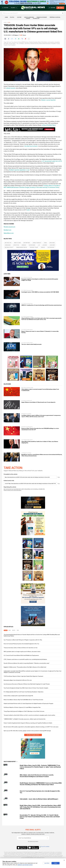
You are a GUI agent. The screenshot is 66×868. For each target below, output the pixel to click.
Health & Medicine (29, 17)
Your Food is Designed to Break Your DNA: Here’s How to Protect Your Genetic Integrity (26, 688)
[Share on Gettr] (25, 38)
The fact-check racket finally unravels (31, 344)
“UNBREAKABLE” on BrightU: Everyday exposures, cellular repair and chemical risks (24, 719)
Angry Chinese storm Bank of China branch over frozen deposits (38, 402)
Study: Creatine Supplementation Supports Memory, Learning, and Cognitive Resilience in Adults (28, 723)
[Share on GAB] (19, 38)
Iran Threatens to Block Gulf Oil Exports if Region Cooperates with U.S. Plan (23, 640)
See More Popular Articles (33, 735)
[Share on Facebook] (8, 38)
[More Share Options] (29, 38)
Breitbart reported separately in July (19, 170)
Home (6, 17)
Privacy (36, 852)
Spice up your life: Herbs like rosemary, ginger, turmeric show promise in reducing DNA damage (27, 730)
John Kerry (27, 43)
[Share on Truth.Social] (22, 38)
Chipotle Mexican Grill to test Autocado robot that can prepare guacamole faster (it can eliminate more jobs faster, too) (41, 319)
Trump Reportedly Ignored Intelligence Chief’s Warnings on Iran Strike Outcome (24, 711)
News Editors (30, 329)
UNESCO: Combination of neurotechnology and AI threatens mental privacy (41, 305)
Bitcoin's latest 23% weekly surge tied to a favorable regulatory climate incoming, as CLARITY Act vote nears (31, 726)
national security (34, 43)
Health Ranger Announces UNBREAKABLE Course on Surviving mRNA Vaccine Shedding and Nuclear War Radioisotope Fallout (41, 783)
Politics (12, 17)
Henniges (6, 43)
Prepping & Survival (55, 17)
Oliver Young (30, 303)
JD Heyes (15, 35)
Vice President (11, 45)
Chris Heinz (44, 42)
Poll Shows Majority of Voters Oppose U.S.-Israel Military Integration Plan (22, 707)
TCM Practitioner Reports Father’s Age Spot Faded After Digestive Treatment (23, 676)
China (8, 22)
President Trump (55, 43)
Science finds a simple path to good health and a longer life (18, 695)
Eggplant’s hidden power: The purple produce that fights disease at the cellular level (25, 667)
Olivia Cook (30, 277)
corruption (57, 42)
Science (28, 18)
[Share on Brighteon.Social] (5, 38)
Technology (36, 18)
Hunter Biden (12, 43)
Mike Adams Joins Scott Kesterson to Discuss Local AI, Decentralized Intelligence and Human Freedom (37, 775)
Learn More (46, 863)
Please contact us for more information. (12, 490)
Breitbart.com (7, 230)
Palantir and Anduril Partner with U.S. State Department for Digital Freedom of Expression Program (28, 703)
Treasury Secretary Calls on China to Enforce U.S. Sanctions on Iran (20, 647)
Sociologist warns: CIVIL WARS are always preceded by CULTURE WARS (40, 292)
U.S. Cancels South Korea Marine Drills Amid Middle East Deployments (21, 655)
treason (6, 45)
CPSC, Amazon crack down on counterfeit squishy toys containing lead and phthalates (25, 659)
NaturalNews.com (9, 233)
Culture (19, 17)
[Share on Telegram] (15, 38)
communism (50, 42)
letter (28, 210)
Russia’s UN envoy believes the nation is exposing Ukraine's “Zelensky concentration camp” (26, 663)
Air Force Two (10, 42)
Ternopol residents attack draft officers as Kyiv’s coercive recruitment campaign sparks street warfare (29, 715)
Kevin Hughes (30, 316)
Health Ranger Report (10, 761)
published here (29, 856)
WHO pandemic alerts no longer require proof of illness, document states (22, 651)
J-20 (17, 43)
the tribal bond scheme (30, 146)
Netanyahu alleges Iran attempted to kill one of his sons (18, 680)
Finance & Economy (42, 17)
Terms (40, 852)
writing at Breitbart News (49, 125)
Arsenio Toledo (30, 290)
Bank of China (17, 42)
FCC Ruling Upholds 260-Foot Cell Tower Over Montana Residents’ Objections (23, 691)
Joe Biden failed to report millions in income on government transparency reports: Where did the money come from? (41, 416)
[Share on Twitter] (12, 38)
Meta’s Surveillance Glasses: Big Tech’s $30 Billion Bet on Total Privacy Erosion (23, 699)
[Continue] (47, 838)
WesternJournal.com (9, 227)
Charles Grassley (33, 42)
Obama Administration (45, 43)
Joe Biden (21, 43)
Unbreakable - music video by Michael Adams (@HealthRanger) (39, 799)
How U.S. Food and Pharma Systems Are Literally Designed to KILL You (21, 643)
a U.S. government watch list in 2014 (52, 161)
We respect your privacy (33, 841)
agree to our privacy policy (25, 865)
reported (48, 100)
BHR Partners (25, 42)
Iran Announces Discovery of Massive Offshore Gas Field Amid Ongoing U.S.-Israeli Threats (27, 684)
